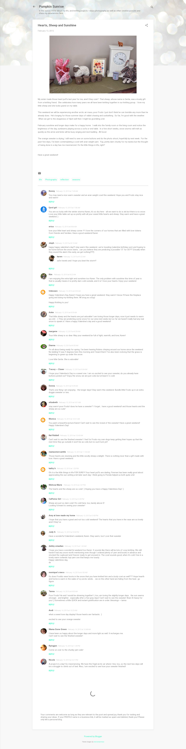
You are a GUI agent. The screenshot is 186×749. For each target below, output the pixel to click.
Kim (51, 274)
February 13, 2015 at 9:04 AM (76, 369)
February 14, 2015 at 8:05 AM (67, 591)
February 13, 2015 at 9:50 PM (68, 532)
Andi (51, 610)
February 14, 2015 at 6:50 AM (76, 572)
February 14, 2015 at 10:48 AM (79, 629)
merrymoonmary (99, 742)
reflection (64, 179)
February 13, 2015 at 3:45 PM (73, 499)
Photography (51, 179)
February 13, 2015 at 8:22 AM (65, 275)
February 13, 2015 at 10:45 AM (71, 435)
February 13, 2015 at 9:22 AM (74, 257)
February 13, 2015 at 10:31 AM (68, 419)
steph (51, 243)
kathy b (52, 468)
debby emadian (56, 546)
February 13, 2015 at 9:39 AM (67, 386)
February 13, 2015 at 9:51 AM (70, 402)
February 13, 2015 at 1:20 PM (68, 468)
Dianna (52, 345)
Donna (52, 386)
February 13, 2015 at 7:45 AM (67, 191)
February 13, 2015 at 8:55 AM (67, 345)
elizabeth (53, 402)
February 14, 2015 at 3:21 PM (67, 660)
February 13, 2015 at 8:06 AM (66, 227)
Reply (51, 202)
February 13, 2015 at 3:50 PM (87, 516)
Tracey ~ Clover (56, 369)
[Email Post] (39, 174)
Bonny (52, 191)
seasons (76, 179)
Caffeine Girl (55, 499)
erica (51, 226)
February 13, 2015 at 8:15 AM (66, 243)
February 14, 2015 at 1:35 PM (69, 646)
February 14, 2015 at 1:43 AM (75, 546)
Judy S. (52, 532)
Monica (52, 419)
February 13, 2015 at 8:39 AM (69, 331)
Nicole (52, 660)
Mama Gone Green (58, 629)
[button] (146, 25)
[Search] (152, 7)
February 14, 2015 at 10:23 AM (65, 610)
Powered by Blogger (93, 736)
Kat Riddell (54, 435)
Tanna (52, 591)
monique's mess (56, 572)
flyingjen (53, 646)
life (40, 179)
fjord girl (53, 207)
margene (53, 331)
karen (59, 256)
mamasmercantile (57, 452)
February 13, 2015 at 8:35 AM (70, 291)
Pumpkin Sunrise (51, 6)
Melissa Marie (56, 485)
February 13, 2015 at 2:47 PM (75, 485)
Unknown (53, 291)
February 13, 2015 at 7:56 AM (69, 208)
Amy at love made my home (62, 515)
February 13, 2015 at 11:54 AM (78, 452)
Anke (51, 312)
